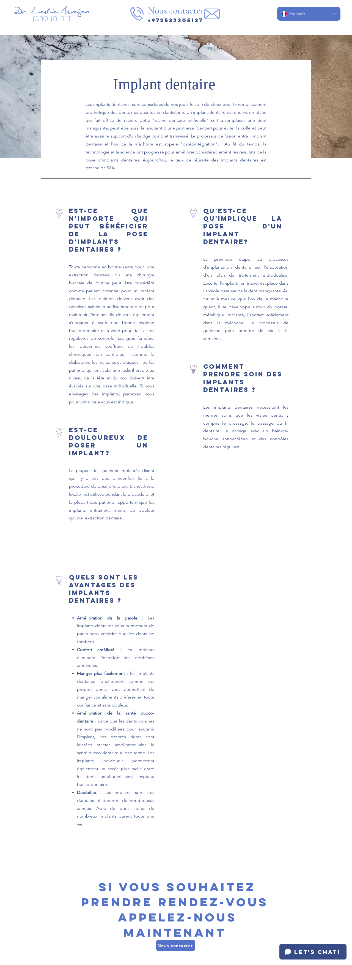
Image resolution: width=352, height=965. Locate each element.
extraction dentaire (103, 518)
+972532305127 (175, 20)
